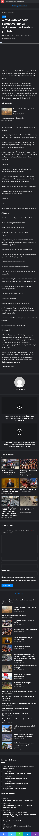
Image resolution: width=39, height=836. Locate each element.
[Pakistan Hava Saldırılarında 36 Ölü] (7, 728)
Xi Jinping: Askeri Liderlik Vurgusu (28, 472)
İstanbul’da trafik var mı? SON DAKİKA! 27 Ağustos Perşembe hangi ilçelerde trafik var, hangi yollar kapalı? (10, 511)
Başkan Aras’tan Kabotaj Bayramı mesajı (22, 675)
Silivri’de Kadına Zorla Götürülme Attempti (27, 509)
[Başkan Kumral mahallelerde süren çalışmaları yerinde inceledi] (7, 745)
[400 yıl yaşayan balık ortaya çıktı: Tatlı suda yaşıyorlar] (7, 737)
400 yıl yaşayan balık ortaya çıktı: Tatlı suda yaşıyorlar (24, 735)
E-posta (4, 563)
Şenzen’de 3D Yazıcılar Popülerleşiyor (15, 714)
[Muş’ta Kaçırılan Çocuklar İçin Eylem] (10, 464)
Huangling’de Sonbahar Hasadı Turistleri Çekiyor (19, 703)
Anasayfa (6, 12)
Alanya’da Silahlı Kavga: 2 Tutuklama (15, 709)
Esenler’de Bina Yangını (28, 489)
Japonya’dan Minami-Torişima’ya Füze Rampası (19, 691)
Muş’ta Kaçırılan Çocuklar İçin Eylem (8, 472)
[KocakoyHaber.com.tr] (19, 6)
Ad (3, 556)
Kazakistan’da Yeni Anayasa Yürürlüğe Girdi (10, 490)
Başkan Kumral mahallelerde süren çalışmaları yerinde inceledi (24, 745)
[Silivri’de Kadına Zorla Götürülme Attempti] (28, 501)
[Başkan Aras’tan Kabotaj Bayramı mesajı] (7, 676)
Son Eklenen (19, 594)
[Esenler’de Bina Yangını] (28, 483)
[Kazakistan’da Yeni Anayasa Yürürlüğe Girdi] (10, 483)
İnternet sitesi (6, 570)
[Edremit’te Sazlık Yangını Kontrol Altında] (7, 111)
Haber (12, 12)
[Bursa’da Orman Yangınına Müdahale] (7, 685)
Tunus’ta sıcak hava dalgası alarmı (14, 1)
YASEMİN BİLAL (8, 35)
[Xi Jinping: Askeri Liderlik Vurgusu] (28, 464)
